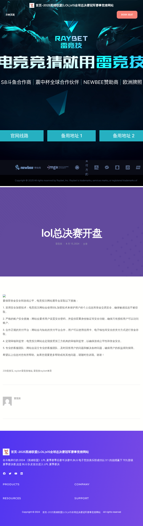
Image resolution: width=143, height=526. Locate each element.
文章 (85, 243)
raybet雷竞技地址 (23, 370)
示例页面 (10, 14)
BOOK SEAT (127, 14)
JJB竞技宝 (8, 370)
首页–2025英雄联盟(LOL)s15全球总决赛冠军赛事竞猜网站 (75, 5)
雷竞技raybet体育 (43, 370)
